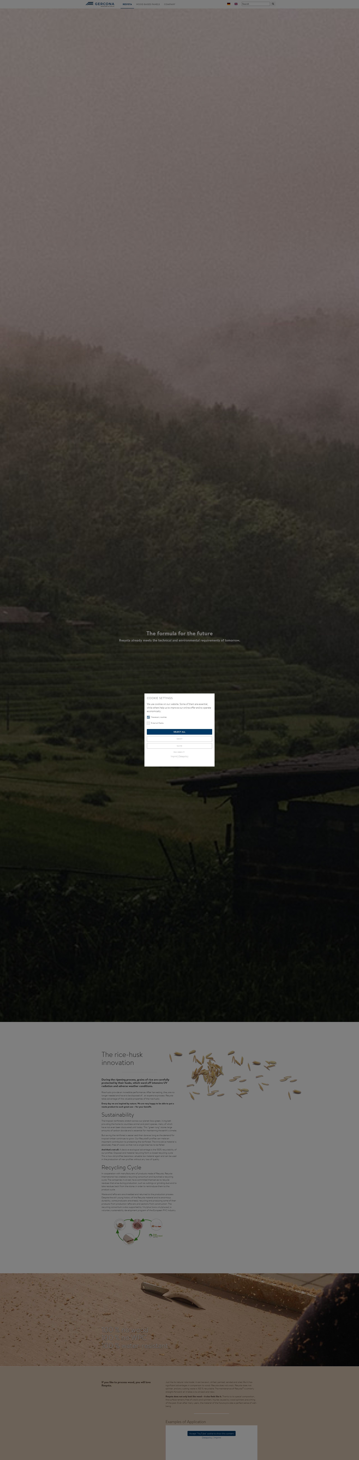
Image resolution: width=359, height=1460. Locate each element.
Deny (179, 738)
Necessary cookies (159, 717)
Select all (179, 731)
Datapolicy (183, 756)
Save (179, 745)
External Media (157, 723)
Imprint (174, 756)
